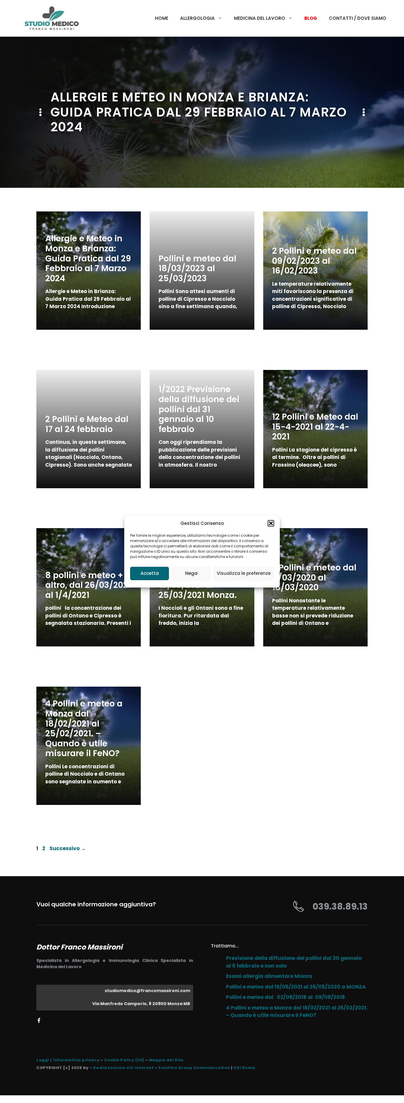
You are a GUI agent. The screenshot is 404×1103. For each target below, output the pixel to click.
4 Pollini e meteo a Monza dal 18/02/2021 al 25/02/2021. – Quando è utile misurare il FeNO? (83, 728)
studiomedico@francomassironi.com (147, 991)
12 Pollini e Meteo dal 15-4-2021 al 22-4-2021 (315, 426)
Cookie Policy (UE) (124, 1060)
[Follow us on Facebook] (38, 1020)
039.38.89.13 (340, 906)
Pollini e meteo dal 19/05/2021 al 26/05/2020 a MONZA (296, 986)
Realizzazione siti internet (123, 1067)
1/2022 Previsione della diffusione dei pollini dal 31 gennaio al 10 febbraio (199, 409)
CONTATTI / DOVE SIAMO (357, 18)
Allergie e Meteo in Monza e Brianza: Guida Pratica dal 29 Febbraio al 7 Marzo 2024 (88, 258)
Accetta (149, 573)
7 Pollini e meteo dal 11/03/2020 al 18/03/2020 (314, 577)
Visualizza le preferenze (244, 573)
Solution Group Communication (194, 1067)
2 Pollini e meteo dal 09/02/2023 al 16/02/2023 (314, 260)
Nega (191, 573)
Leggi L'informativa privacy (67, 1060)
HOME (161, 18)
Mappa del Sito (166, 1060)
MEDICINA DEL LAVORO (259, 18)
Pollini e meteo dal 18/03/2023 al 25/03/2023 (197, 268)
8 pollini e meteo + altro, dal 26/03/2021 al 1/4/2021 (88, 585)
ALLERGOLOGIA (197, 18)
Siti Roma (244, 1067)
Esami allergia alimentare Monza (269, 976)
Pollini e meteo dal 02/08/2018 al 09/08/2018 (285, 997)
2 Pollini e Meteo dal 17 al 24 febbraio (86, 424)
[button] (271, 523)
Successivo (67, 848)
